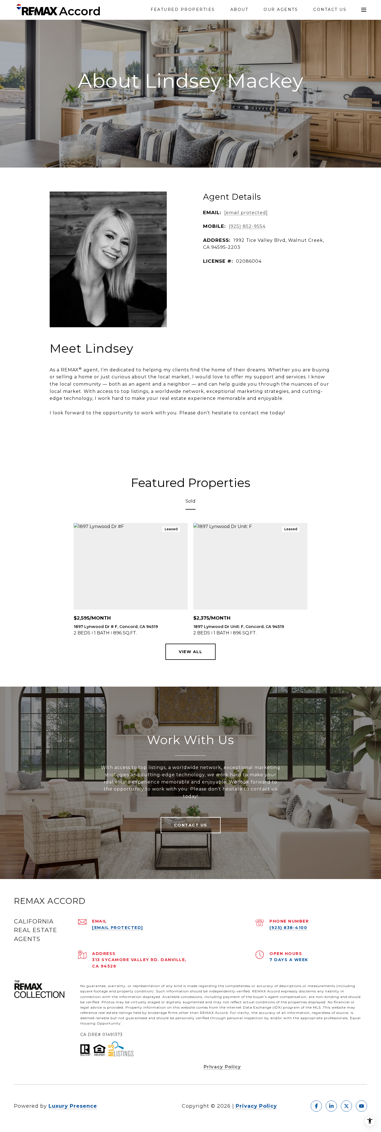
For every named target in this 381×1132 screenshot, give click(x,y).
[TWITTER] (346, 1106)
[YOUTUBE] (361, 1106)
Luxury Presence (73, 1106)
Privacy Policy (222, 1066)
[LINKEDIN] (331, 1106)
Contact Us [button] (190, 825)
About (239, 10)
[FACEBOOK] (316, 1106)
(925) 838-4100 (288, 927)
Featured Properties (183, 10)
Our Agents (281, 10)
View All (190, 651)
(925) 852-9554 (247, 226)
